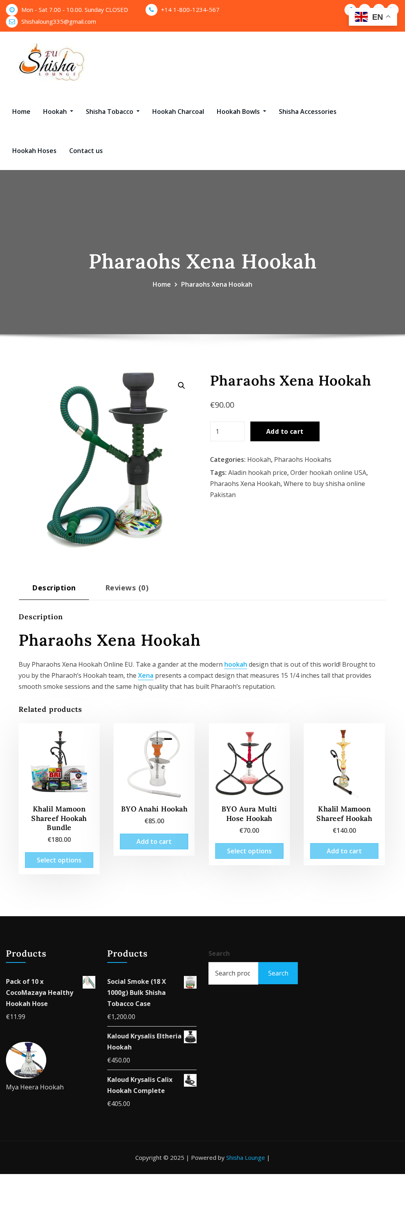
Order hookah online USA (328, 472)
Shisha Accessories (308, 111)
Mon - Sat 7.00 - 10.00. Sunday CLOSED (74, 9)
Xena (145, 675)
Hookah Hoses (34, 150)
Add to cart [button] (154, 841)
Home (21, 111)
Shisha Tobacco (110, 111)
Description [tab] (54, 587)
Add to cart (285, 431)
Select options (59, 860)
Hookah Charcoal (178, 111)
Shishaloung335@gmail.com (58, 21)
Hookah (55, 111)
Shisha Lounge (245, 1157)
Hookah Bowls (239, 111)
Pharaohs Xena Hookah (216, 284)
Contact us (86, 150)
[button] (181, 385)
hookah (235, 664)
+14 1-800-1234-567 (190, 9)
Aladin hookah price (257, 472)
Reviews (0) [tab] (127, 587)
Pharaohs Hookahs (302, 459)
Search (219, 953)
